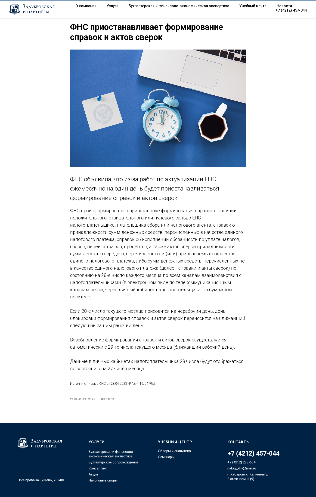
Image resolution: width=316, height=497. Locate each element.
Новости (284, 6)
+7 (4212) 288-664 (241, 462)
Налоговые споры (103, 480)
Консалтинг (98, 468)
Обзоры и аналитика (174, 451)
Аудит (93, 474)
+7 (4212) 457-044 (291, 10)
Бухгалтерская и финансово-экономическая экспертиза (179, 6)
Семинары (166, 457)
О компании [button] (85, 6)
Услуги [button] (112, 6)
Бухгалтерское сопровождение (114, 462)
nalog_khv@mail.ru (241, 468)
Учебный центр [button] (252, 6)
